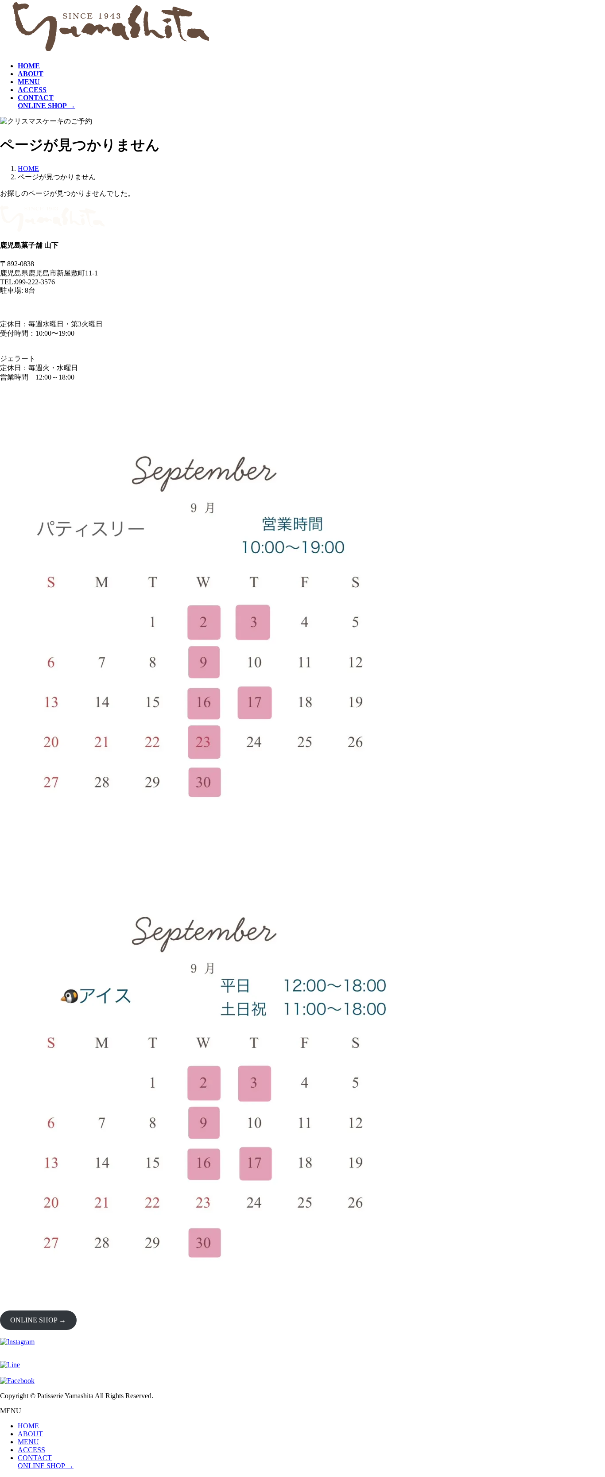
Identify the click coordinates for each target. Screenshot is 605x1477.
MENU (28, 1442)
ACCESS (31, 1450)
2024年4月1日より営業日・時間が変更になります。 (81, 306)
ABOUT (30, 1434)
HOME (28, 1426)
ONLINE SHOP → (38, 1320)
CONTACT (35, 1457)
